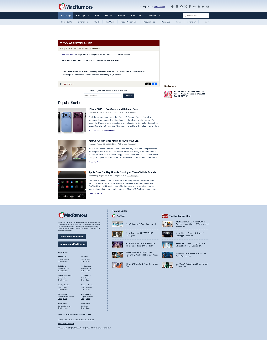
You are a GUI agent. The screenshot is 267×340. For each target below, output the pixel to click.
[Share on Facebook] (154, 84)
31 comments (66, 84)
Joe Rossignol (130, 112)
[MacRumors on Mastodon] (189, 6)
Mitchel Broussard (64, 275)
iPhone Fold (83, 22)
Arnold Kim (96, 48)
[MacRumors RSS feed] (203, 6)
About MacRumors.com (71, 236)
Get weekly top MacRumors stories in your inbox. (109, 91)
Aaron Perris (85, 303)
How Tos (109, 15)
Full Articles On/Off (78, 328)
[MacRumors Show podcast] (172, 6)
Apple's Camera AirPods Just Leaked (141, 224)
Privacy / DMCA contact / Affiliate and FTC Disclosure (76, 319)
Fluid (88, 328)
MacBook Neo (149, 22)
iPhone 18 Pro (66, 22)
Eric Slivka (84, 256)
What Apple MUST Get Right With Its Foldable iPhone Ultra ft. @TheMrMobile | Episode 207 (192, 224)
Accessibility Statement (66, 324)
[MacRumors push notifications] (198, 6)
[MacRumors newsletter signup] (207, 6)
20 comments (109, 130)
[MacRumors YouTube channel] (194, 6)
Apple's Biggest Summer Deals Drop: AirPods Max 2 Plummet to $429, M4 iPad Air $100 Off (190, 93)
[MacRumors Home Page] (75, 6)
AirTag (178, 22)
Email (60, 261)
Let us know (159, 6)
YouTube (121, 216)
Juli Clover (62, 266)
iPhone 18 (191, 22)
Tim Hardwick (86, 275)
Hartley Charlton (64, 285)
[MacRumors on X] (186, 6)
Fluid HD (94, 328)
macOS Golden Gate (129, 22)
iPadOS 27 (110, 22)
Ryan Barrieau (86, 294)
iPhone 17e (165, 22)
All (207, 22)
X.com (65, 261)
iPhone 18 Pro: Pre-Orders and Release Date (113, 109)
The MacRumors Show (180, 216)
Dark (109, 328)
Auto (100, 328)
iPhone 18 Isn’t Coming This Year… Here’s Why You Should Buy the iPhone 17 (142, 254)
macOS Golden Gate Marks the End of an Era (113, 141)
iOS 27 (97, 22)
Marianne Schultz (87, 285)
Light (105, 328)
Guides (96, 15)
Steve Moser (62, 303)
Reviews (122, 15)
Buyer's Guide (137, 15)
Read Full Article (95, 130)
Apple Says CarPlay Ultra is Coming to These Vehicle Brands (122, 172)
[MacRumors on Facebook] (181, 6)
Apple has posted (68, 54)
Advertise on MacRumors (72, 244)
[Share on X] (148, 84)
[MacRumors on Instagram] (177, 6)
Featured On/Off (64, 328)
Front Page (66, 15)
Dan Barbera (62, 294)
